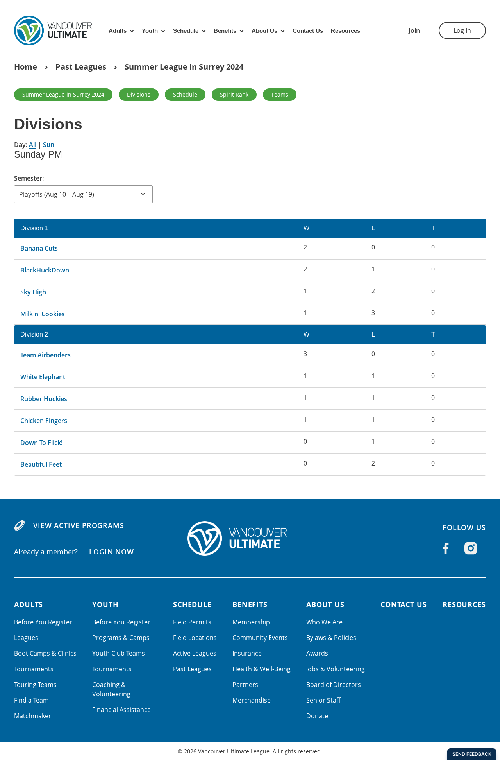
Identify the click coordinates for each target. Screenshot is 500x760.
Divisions (138, 94)
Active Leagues (194, 653)
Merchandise (251, 700)
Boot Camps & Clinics (45, 653)
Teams (279, 94)
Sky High (33, 292)
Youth (150, 31)
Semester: (29, 178)
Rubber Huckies (43, 398)
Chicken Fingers (43, 420)
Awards (317, 653)
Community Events (260, 637)
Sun (48, 144)
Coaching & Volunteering (111, 689)
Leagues (26, 637)
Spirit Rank (234, 94)
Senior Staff (323, 700)
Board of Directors (333, 684)
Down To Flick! (41, 442)
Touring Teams (35, 684)
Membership (251, 622)
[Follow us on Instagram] (470, 548)
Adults (118, 31)
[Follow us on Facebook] (446, 548)
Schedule (185, 31)
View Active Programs (78, 525)
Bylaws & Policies (331, 637)
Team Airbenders (45, 355)
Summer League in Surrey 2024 (184, 66)
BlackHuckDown (44, 270)
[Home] (250, 538)
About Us (264, 31)
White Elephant (42, 377)
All (32, 144)
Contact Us (308, 31)
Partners (245, 684)
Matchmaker (32, 716)
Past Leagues (80, 66)
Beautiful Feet (41, 464)
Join (414, 30)
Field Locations (195, 637)
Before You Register (43, 622)
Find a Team (31, 700)
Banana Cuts (39, 248)
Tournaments (34, 669)
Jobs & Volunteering (335, 669)
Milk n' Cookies (42, 314)
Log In (462, 30)
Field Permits (192, 622)
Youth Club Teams (118, 653)
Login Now (111, 551)
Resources (345, 31)
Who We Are (324, 622)
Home (25, 66)
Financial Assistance (121, 709)
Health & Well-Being (261, 669)
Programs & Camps (121, 637)
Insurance (247, 653)
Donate (317, 716)
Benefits (225, 31)
